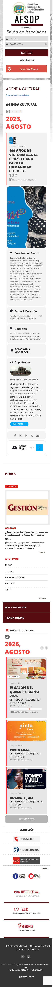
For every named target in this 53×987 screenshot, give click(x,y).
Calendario (22, 354)
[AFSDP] (25, 14)
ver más (42, 874)
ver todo (40, 603)
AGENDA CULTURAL (21, 635)
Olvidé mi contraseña (26, 60)
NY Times (9, 576)
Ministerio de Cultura (24, 384)
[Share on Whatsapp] (30, 440)
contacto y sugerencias (27, 954)
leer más (40, 558)
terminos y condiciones (15, 951)
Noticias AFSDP (15, 612)
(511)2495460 (23, 975)
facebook (18, 881)
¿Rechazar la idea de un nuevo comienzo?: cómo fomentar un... (22, 540)
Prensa (10, 479)
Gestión (10, 533)
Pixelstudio (25, 982)
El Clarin (9, 588)
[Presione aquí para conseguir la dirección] (37, 453)
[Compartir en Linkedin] (25, 440)
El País (8, 594)
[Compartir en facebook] (13, 440)
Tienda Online (14, 623)
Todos (8, 570)
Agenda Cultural (24, 95)
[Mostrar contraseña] (43, 44)
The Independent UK (15, 582)
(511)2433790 (35, 975)
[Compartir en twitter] (19, 440)
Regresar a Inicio (11, 95)
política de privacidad (39, 951)
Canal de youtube (33, 881)
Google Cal (22, 357)
